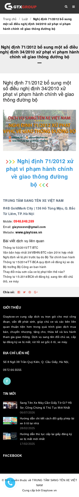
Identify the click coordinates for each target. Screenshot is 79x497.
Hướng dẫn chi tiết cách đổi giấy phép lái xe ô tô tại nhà (47, 421)
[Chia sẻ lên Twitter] (25, 292)
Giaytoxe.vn (49, 490)
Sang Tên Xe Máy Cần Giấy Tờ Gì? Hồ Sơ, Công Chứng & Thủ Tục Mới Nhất (46, 405)
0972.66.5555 (12, 369)
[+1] (36, 292)
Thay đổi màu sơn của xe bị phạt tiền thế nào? (34, 272)
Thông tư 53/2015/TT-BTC (20, 247)
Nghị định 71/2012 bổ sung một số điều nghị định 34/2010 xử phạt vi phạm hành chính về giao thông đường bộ (38, 91)
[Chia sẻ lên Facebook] (19, 292)
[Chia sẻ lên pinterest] (30, 292)
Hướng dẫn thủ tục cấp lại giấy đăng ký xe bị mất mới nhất (46, 436)
